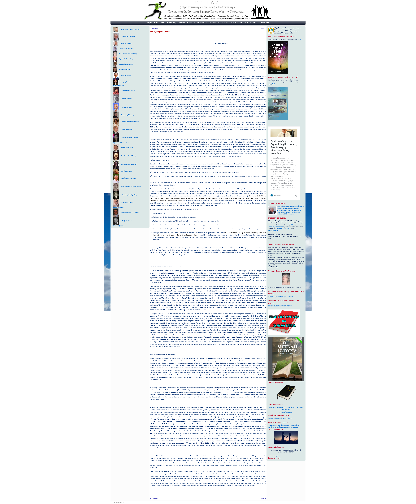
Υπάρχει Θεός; (272, 425)
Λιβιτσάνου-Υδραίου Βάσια (121, 143)
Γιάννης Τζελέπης (118, 226)
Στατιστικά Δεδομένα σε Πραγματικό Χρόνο (279, 418)
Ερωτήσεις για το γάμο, (275, 427)
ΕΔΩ (299, 39)
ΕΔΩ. (273, 84)
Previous (154, 28)
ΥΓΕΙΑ (255, 23)
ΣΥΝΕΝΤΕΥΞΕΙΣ (245, 23)
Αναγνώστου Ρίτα (118, 85)
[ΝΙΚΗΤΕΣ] (208, 10)
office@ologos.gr (273, 230)
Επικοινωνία (264, 23)
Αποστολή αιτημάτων (286, 412)
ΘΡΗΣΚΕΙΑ (191, 23)
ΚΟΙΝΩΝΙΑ (181, 23)
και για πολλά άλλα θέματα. (290, 427)
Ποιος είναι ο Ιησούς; (283, 425)
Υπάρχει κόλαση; (295, 425)
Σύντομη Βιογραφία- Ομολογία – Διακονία (280, 297)
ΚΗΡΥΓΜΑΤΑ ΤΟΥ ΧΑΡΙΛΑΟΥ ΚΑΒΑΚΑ (280, 306)
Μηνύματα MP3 (214, 23)
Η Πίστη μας (171, 23)
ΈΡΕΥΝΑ (225, 23)
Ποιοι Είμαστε (159, 23)
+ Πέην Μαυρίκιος (118, 207)
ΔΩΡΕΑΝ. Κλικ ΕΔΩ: (282, 229)
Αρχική (149, 23)
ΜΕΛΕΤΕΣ (234, 23)
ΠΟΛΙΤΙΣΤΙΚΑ (202, 23)
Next (263, 28)
